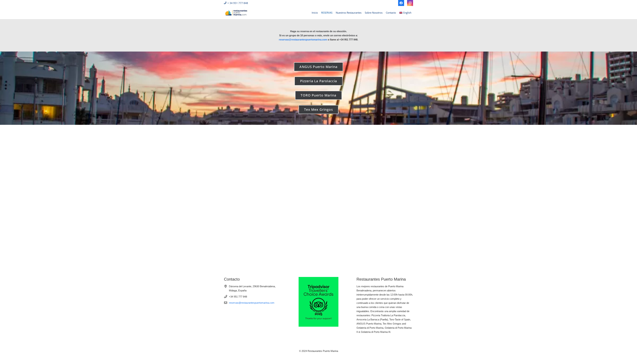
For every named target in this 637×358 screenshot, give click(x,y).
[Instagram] (410, 3)
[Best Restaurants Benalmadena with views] (237, 13)
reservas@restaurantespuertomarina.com (303, 39)
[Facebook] (401, 3)
